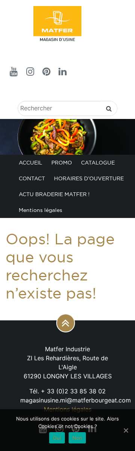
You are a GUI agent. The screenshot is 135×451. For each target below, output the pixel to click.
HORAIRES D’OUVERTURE (89, 178)
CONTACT (32, 178)
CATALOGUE (98, 163)
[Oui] (125, 430)
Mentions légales (40, 210)
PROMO (61, 163)
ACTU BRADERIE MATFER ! (54, 194)
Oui (57, 438)
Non (77, 438)
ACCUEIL (30, 163)
